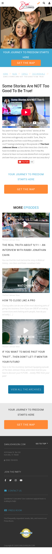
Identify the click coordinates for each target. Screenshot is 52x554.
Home (5, 74)
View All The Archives (26, 389)
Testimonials (38, 74)
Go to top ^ (42, 443)
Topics (24, 74)
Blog (14, 74)
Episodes (31, 208)
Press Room (15, 510)
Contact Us (15, 490)
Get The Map (26, 63)
